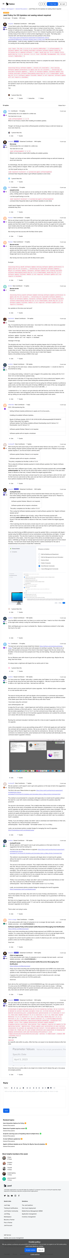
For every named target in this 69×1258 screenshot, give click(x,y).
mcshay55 (11, 444)
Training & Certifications (11, 1208)
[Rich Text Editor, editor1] (34, 1099)
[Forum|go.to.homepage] (10, 4)
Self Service (7, 1235)
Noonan (10, 217)
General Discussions (21, 9)
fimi (9, 111)
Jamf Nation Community (11, 1211)
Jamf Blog (7, 1214)
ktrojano (9, 1162)
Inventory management (29, 1216)
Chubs (9, 1157)
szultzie (10, 364)
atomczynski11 (11, 1178)
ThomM (9, 1167)
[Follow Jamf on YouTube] (12, 1195)
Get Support (10, 9)
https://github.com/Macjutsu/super (18, 929)
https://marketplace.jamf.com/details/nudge (21, 830)
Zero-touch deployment (29, 1208)
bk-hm (10, 286)
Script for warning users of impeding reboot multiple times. (21, 1133)
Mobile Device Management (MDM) (32, 1211)
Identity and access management (14, 1238)
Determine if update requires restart (14, 1128)
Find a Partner (8, 1222)
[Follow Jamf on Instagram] (15, 1196)
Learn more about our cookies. (34, 1246)
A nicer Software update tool (11, 1139)
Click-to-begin (12, 919)
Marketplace (7, 1216)
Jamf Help (7, 1205)
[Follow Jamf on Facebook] (19, 1196)
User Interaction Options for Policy (13, 1123)
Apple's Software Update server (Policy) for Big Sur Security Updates (24, 1144)
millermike (11, 404)
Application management (29, 1214)
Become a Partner (9, 1219)
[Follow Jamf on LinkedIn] (8, 1196)
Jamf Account (8, 1225)
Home (3, 9)
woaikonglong (11, 1173)
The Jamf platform (27, 1205)
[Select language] (44, 4)
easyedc (10, 23)
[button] (3, 4)
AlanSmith (11, 318)
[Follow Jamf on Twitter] (5, 1195)
